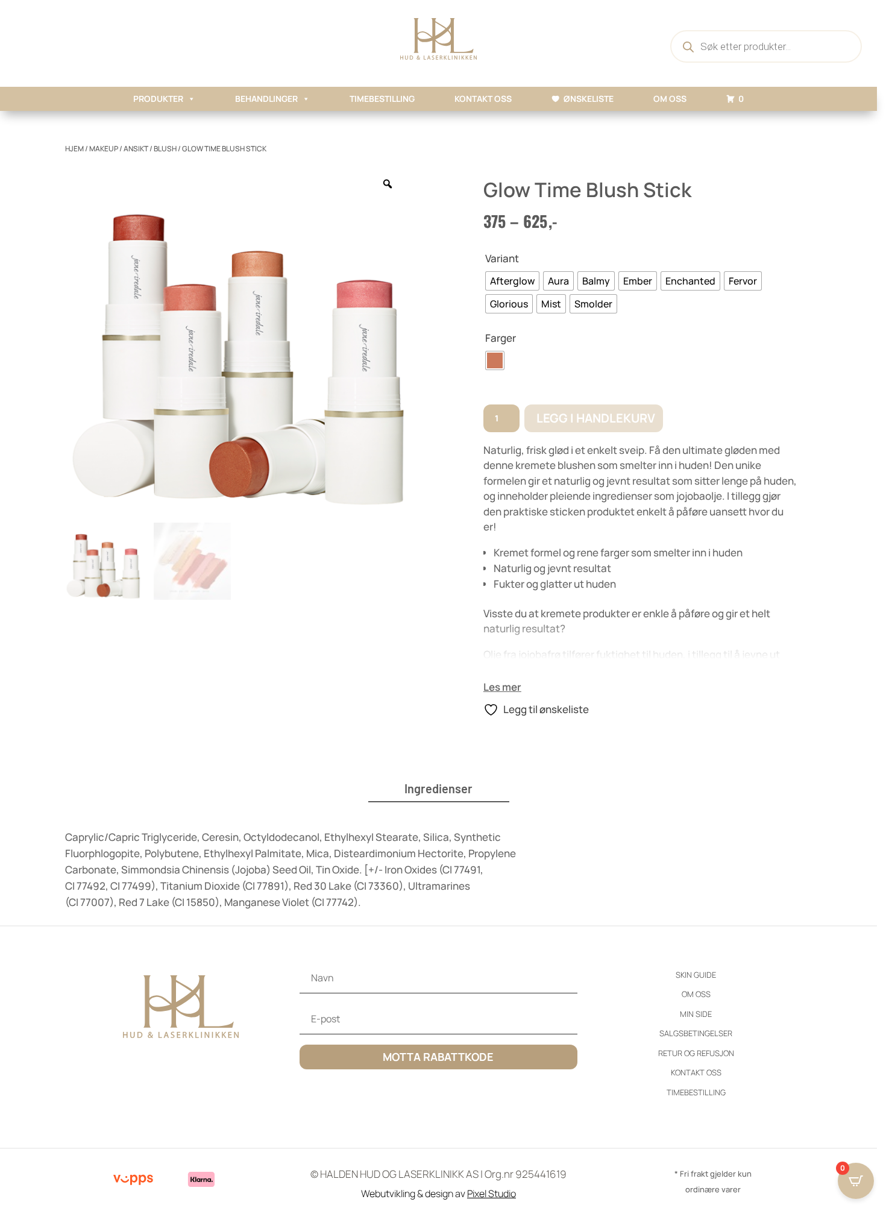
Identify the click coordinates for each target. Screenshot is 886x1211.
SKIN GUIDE (696, 974)
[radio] (512, 281)
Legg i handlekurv (595, 418)
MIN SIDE (696, 1013)
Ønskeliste (589, 98)
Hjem (74, 148)
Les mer (502, 687)
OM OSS (669, 98)
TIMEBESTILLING (382, 98)
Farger (500, 338)
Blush (165, 148)
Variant (502, 258)
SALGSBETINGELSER (695, 1033)
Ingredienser (438, 788)
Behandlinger (266, 98)
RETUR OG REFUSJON (696, 1053)
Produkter (158, 98)
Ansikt (136, 148)
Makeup (103, 148)
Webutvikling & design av (438, 1193)
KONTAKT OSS (696, 1072)
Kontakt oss (483, 98)
